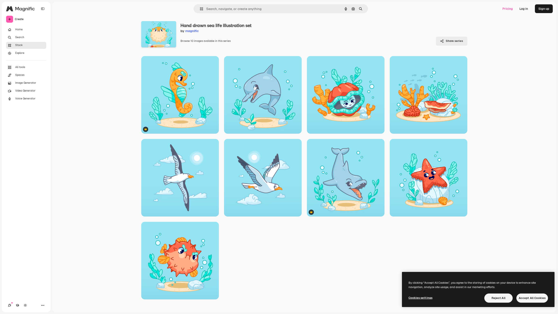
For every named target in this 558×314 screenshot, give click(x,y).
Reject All (498, 298)
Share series (454, 41)
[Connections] (9, 305)
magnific (192, 31)
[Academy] (17, 305)
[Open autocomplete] (200, 8)
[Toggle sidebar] (42, 8)
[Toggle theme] (25, 305)
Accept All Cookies (532, 298)
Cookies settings (420, 298)
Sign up (543, 9)
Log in (523, 9)
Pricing (507, 9)
